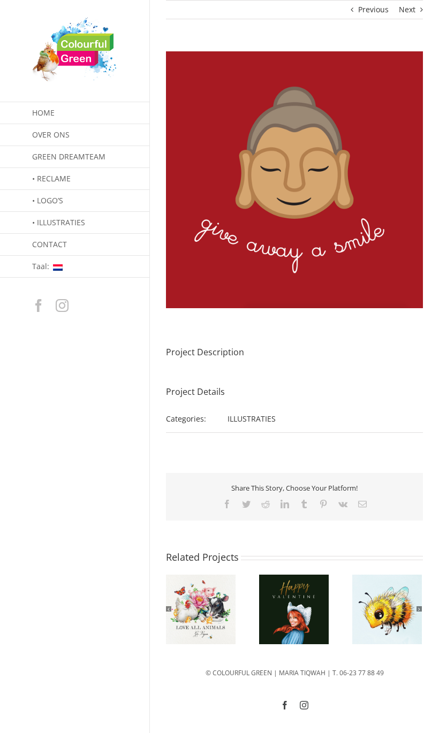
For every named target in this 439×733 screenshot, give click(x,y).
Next (407, 9)
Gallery (201, 609)
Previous (373, 9)
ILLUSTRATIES (252, 419)
